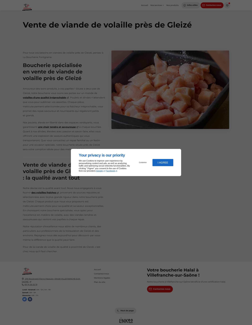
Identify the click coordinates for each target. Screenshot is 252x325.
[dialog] (126, 162)
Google (99, 171)
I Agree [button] (163, 162)
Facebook (110, 171)
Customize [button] (143, 162)
